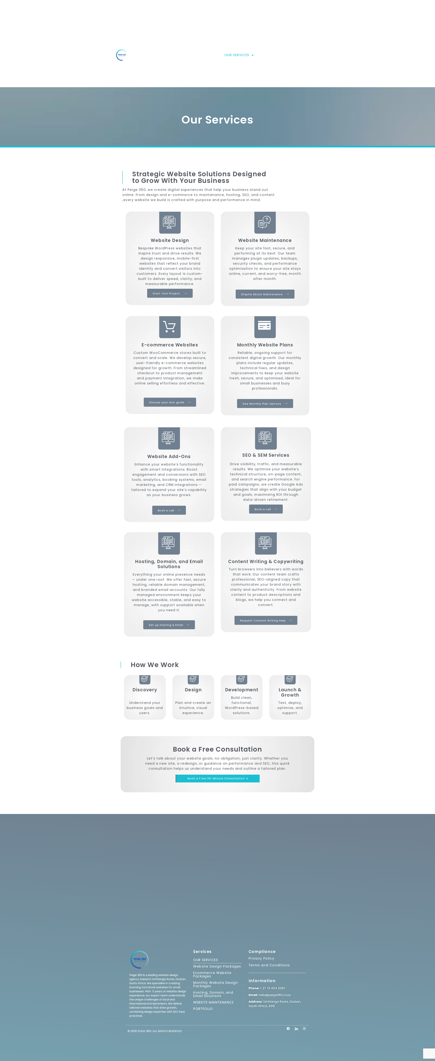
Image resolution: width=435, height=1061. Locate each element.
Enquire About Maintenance (262, 294)
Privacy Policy (261, 958)
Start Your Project (167, 293)
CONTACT (311, 55)
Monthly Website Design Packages (215, 984)
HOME (195, 55)
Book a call (166, 510)
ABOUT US (212, 55)
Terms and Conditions (269, 965)
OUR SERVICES (236, 55)
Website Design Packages (217, 966)
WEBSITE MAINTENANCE (213, 1002)
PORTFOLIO (267, 55)
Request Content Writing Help (263, 620)
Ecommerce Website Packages (212, 975)
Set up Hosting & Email (166, 625)
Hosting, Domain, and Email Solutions (213, 994)
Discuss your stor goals (167, 402)
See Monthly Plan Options (262, 403)
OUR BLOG (289, 55)
